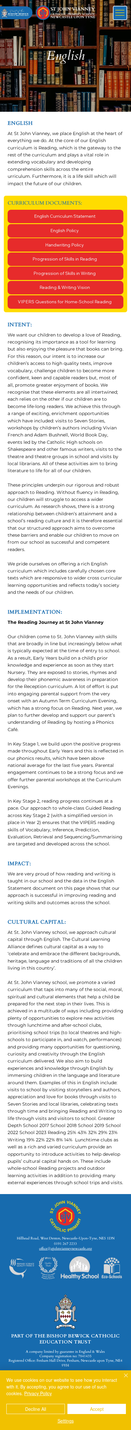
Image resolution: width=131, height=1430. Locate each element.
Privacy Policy (38, 1393)
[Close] (122, 1379)
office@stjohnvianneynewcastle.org (65, 1248)
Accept (97, 1409)
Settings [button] (66, 1421)
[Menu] (120, 13)
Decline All (35, 1409)
